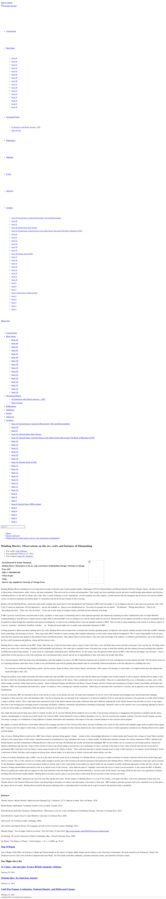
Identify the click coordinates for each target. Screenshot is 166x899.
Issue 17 (14, 466)
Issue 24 (14, 441)
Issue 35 (14, 375)
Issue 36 (14, 371)
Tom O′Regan (21, 551)
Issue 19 (14, 459)
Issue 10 (14, 490)
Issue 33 (14, 382)
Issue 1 (14, 522)
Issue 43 (14, 347)
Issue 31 (14, 389)
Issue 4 (14, 511)
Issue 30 (14, 392)
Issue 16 (14, 469)
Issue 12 (14, 483)
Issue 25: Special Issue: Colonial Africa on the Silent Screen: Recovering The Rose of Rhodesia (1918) (52, 438)
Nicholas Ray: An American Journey (19, 878)
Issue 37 (14, 368)
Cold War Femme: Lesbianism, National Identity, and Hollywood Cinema (38, 889)
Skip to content (6, 3)
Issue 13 (14, 480)
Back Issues (11, 336)
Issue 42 (14, 350)
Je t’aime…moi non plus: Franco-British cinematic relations (31, 866)
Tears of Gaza (17, 403)
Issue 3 (14, 515)
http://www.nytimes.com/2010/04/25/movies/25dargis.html (87, 831)
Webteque (10, 410)
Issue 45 (14, 340)
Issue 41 (14, 354)
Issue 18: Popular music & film (24, 462)
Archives (9, 420)
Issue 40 (14, 357)
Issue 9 (14, 494)
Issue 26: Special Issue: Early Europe (26, 434)
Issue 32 (14, 385)
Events (9, 413)
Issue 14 (14, 476)
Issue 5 (14, 508)
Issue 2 (14, 518)
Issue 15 (14, 473)
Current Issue (11, 333)
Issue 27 (14, 431)
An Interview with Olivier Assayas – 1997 (28, 399)
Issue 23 (14, 445)
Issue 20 (14, 455)
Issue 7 (14, 501)
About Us (10, 417)
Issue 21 (14, 452)
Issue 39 (14, 361)
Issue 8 (14, 497)
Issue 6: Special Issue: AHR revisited (26, 504)
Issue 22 (14, 448)
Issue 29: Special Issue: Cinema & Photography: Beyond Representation (40, 424)
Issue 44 (14, 343)
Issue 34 (14, 378)
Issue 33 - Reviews (25, 556)
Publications (11, 406)
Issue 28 (14, 427)
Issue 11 (14, 487)
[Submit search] (26, 527)
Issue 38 (14, 364)
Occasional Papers (13, 396)
